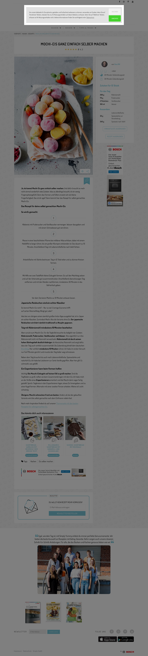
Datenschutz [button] (90, 17)
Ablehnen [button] (115, 11)
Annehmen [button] (115, 18)
